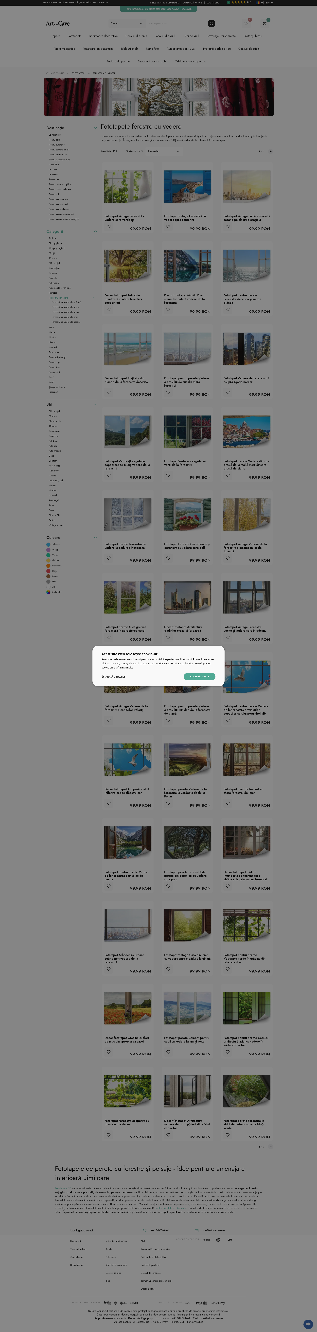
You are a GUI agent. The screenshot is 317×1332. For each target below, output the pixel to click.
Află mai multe (124, 667)
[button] (113, 676)
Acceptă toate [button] (199, 676)
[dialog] (158, 666)
